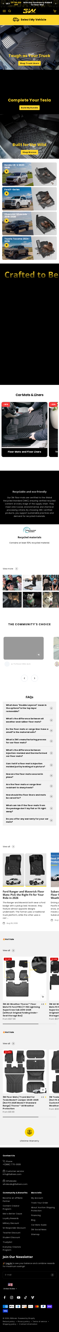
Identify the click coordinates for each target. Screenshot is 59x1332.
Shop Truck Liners (29, 63)
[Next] (55, 3)
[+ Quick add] (42, 996)
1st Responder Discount (14, 1228)
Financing (36, 1215)
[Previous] (3, 3)
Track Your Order (39, 1202)
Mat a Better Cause (12, 1213)
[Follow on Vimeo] (32, 1297)
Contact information (28, 1324)
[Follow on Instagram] (11, 1297)
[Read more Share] (12, 582)
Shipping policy (9, 1324)
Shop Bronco (29, 152)
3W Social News (38, 1229)
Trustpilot (7, 1242)
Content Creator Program (11, 1207)
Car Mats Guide (39, 1224)
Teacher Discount (11, 1232)
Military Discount (11, 1223)
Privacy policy (24, 1321)
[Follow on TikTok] (25, 1297)
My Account (37, 1198)
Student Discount (11, 1237)
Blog (33, 1220)
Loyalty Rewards (11, 1218)
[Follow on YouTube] (18, 1297)
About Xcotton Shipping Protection (43, 1209)
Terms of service (40, 1321)
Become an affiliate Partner (13, 1199)
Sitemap (35, 1234)
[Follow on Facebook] (4, 1297)
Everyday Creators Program (12, 1248)
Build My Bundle (29, 107)
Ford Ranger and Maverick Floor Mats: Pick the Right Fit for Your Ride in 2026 (23, 895)
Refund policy (9, 1321)
